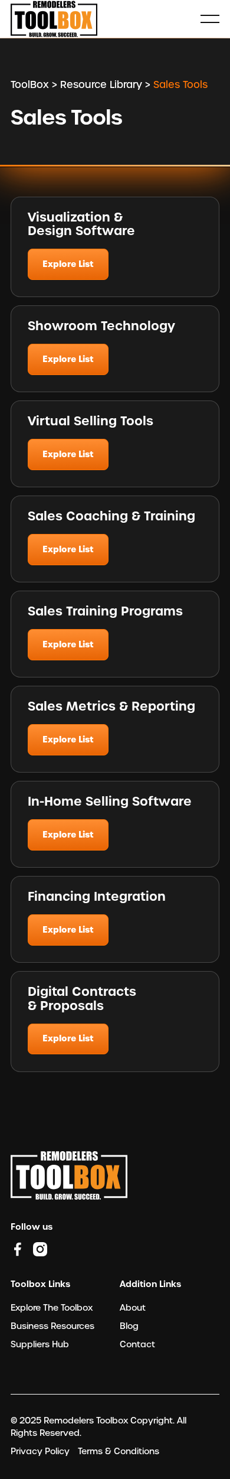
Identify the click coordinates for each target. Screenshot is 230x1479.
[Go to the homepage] (69, 1175)
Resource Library (101, 85)
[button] (210, 19)
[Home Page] (54, 19)
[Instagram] (40, 1249)
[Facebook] (18, 1249)
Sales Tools (180, 85)
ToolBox (30, 85)
